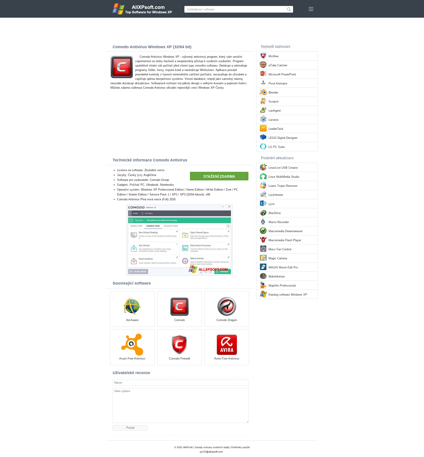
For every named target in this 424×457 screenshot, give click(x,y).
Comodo (179, 320)
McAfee (273, 56)
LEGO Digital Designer (283, 138)
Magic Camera (278, 258)
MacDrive (275, 213)
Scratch (273, 101)
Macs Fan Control (280, 249)
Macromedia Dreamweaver (286, 231)
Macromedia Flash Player (285, 240)
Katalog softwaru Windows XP (288, 294)
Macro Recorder (279, 222)
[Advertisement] (212, 30)
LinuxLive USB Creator (283, 167)
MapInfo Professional (282, 285)
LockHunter (276, 195)
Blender (273, 92)
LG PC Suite (277, 147)
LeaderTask (276, 128)
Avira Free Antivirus (226, 358)
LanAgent (275, 110)
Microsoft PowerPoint (282, 74)
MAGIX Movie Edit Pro (283, 267)
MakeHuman (277, 276)
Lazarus (274, 119)
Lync (272, 204)
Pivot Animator (278, 83)
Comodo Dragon (226, 320)
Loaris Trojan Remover (283, 185)
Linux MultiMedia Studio (284, 176)
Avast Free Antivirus (132, 358)
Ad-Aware (132, 320)
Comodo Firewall (179, 358)
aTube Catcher (278, 65)
